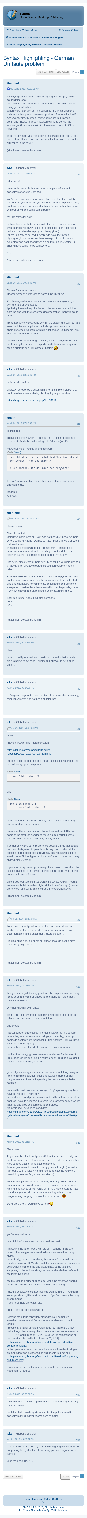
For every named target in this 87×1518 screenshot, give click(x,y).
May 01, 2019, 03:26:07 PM (20, 1439)
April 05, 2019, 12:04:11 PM (20, 986)
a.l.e (9, 167)
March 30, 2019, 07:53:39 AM (21, 423)
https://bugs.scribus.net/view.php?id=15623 (31, 400)
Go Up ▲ (57, 1499)
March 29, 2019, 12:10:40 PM (21, 375)
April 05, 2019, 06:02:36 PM (20, 1227)
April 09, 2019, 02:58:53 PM (20, 1394)
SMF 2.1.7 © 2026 (33, 1507)
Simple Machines (54, 1507)
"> (43, 1502)
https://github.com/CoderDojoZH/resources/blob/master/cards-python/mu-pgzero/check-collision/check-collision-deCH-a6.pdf (43, 1113)
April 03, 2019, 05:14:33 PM (20, 688)
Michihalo (14, 83)
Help (27, 1499)
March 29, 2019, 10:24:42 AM (21, 283)
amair (10, 417)
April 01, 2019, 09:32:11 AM (20, 643)
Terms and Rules (41, 1499)
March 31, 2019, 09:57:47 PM (24, 518)
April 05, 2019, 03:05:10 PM (20, 1142)
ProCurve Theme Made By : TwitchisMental (43, 1510)
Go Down (63, 72)
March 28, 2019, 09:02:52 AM (24, 89)
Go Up (65, 1476)
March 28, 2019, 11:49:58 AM (21, 173)
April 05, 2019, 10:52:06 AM (23, 919)
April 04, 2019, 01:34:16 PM (24, 728)
